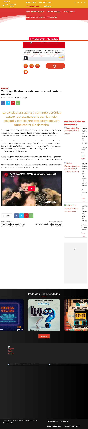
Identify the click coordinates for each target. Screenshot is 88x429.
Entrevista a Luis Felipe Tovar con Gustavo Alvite (48, 225)
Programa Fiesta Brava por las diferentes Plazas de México (13, 225)
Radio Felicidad (10, 98)
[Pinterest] (13, 103)
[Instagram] (78, 3)
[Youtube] (84, 3)
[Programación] (55, 66)
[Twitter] (81, 3)
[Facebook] (75, 3)
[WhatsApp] (18, 103)
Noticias (4, 88)
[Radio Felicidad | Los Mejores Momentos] (10, 16)
